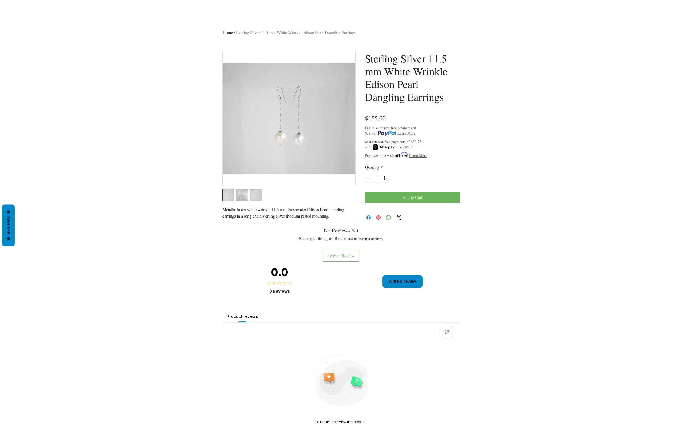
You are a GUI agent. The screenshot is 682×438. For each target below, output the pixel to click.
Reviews (8, 225)
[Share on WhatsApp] (388, 217)
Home (227, 32)
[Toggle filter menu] (447, 332)
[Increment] (385, 178)
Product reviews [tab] (242, 316)
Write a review (402, 281)
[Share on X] (399, 217)
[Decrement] (369, 178)
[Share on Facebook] (368, 217)
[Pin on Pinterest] (378, 217)
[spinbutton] (377, 178)
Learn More (406, 133)
